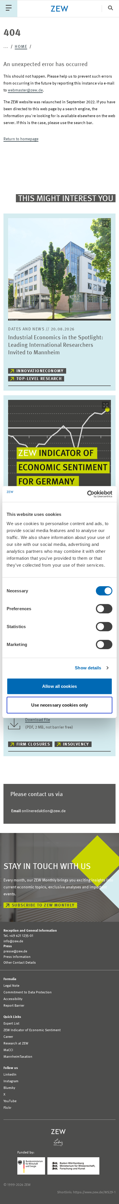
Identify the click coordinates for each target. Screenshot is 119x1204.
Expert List (11, 1023)
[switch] (104, 608)
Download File (37, 720)
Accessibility (13, 999)
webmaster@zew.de (25, 90)
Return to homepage (20, 139)
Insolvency (76, 744)
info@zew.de (13, 941)
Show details (88, 667)
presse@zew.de (15, 951)
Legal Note (11, 986)
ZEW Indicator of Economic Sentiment (32, 1030)
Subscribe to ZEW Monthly (43, 905)
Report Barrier (13, 1006)
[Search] (110, 8)
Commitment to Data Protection (27, 992)
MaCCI (8, 1050)
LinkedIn (9, 1074)
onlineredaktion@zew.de (38, 811)
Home (21, 47)
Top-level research (39, 379)
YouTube (9, 1101)
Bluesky (9, 1088)
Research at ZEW (15, 1043)
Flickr (7, 1108)
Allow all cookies (59, 686)
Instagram (10, 1081)
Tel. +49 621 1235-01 (18, 936)
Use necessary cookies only (59, 705)
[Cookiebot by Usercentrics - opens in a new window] (87, 494)
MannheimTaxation (17, 1057)
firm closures (33, 744)
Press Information (17, 957)
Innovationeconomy (40, 371)
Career (8, 1037)
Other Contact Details (19, 963)
